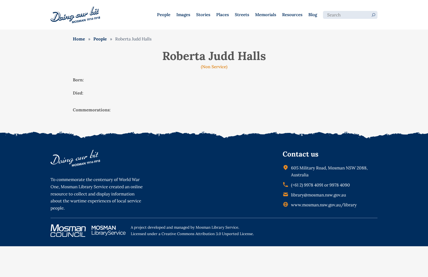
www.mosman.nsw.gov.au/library (324, 205)
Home (79, 39)
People (100, 39)
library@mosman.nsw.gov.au (318, 195)
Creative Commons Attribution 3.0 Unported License (207, 233)
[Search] (373, 15)
